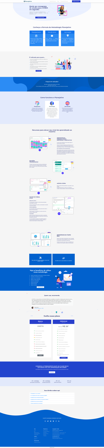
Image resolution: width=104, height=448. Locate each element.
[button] (52, 394)
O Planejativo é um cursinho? (35, 393)
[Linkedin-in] (58, 421)
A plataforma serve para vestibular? (37, 401)
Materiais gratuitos (53, 1)
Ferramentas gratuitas (64, 1)
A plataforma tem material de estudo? (37, 397)
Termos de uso (60, 438)
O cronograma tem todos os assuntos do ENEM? (39, 395)
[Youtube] (50, 421)
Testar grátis (63, 357)
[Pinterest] (53, 421)
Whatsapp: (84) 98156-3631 (56, 437)
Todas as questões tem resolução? (37, 403)
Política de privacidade (55, 438)
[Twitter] (47, 421)
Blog (58, 1)
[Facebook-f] (56, 421)
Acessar (40, 355)
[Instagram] (45, 421)
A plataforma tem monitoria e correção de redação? (39, 399)
